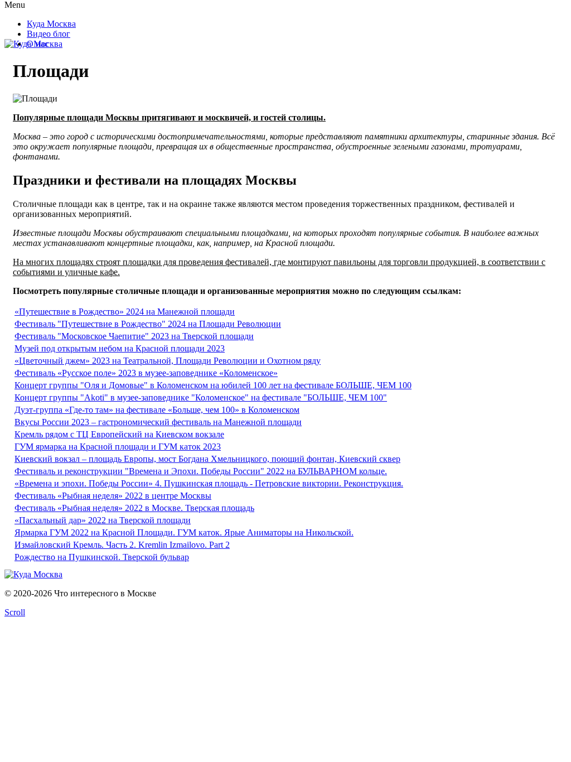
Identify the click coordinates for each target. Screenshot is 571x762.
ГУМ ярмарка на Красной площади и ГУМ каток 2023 (117, 446)
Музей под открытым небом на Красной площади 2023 (119, 348)
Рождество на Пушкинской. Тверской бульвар (101, 557)
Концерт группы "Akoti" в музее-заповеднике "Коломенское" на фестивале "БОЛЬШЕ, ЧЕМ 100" (200, 397)
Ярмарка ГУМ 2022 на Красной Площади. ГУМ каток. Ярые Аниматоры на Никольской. (184, 532)
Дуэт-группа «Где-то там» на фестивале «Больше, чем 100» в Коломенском (156, 409)
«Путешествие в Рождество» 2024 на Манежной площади (124, 311)
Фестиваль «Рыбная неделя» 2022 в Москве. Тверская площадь (134, 508)
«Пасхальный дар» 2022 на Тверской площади (102, 520)
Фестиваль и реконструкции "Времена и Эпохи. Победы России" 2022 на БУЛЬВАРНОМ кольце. (200, 471)
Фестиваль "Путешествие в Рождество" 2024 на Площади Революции (147, 324)
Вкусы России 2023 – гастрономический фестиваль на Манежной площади (158, 422)
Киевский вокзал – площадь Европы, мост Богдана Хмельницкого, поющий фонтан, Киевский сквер (207, 459)
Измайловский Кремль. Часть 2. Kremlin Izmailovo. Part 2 (122, 544)
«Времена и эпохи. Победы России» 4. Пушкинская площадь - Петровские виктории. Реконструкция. (208, 483)
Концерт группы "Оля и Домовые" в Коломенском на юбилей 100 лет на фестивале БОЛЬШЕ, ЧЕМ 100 (213, 385)
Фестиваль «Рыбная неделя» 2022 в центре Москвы (112, 495)
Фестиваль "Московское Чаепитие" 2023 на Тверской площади (134, 336)
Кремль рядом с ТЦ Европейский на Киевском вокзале (119, 434)
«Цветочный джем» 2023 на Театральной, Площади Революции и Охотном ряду (167, 360)
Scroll (14, 612)
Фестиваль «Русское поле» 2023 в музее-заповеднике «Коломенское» (146, 373)
